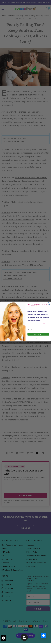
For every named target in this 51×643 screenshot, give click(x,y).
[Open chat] (43, 635)
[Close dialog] (49, 303)
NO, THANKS (38, 338)
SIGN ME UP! (38, 334)
